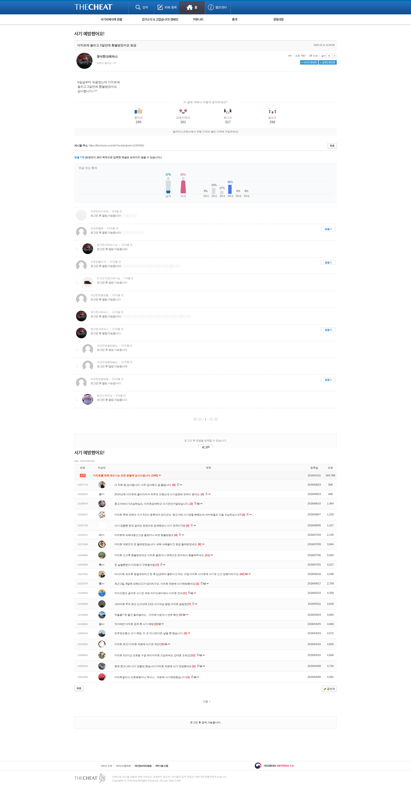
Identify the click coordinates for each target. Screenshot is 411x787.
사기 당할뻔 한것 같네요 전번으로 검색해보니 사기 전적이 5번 (152, 525)
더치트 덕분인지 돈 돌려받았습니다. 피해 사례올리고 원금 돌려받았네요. (158, 544)
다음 (205, 701)
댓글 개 (79, 157)
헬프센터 (217, 7)
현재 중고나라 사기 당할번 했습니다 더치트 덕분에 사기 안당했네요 (155, 666)
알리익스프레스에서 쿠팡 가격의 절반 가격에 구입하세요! (205, 131)
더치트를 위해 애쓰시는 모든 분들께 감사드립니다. (125, 475)
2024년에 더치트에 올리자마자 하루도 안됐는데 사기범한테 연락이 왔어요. (159, 494)
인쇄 (315, 55)
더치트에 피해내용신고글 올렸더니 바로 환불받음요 (146, 535)
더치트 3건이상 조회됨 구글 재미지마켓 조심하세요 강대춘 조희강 (155, 655)
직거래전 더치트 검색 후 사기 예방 (136, 624)
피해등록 (166, 7)
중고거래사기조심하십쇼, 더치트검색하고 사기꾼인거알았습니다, (154, 503)
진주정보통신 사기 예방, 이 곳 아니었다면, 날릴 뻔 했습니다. (151, 633)
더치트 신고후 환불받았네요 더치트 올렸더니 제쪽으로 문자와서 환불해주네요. (162, 555)
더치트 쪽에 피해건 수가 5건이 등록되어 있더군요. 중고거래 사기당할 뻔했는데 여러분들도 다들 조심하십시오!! (180, 514)
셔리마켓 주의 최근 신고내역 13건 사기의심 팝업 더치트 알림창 (153, 604)
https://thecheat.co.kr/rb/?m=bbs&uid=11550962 (116, 145)
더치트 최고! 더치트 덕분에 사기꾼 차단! (139, 644)
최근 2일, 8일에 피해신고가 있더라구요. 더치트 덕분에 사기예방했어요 (157, 583)
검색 (141, 7)
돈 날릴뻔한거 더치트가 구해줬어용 (137, 564)
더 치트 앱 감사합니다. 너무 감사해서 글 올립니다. (145, 484)
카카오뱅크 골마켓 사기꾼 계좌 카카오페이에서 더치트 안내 (150, 593)
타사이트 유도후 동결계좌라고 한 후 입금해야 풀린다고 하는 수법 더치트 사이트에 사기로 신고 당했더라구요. (179, 574)
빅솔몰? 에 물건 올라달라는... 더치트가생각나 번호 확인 (148, 614)
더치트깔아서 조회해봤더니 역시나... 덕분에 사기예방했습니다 (152, 677)
